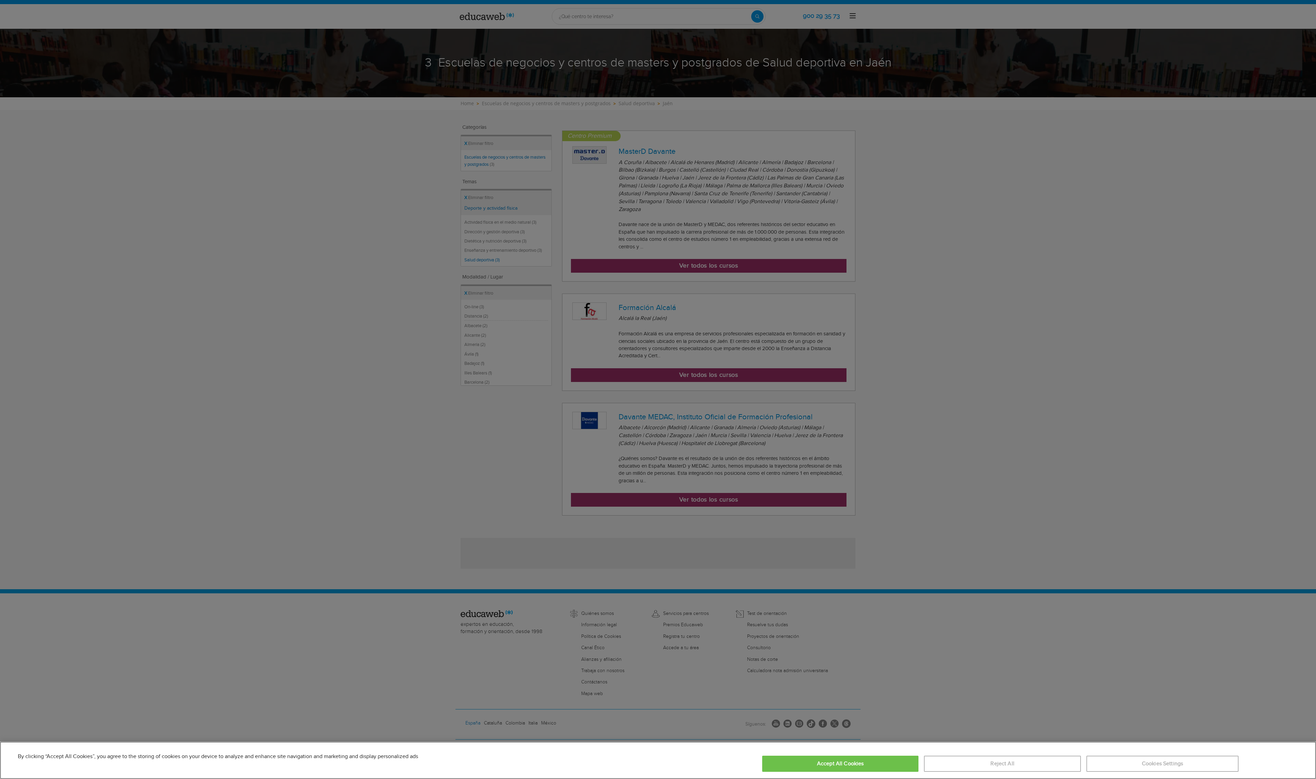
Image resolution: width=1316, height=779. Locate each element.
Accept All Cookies (840, 764)
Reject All (1002, 764)
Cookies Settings (1162, 764)
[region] (658, 760)
